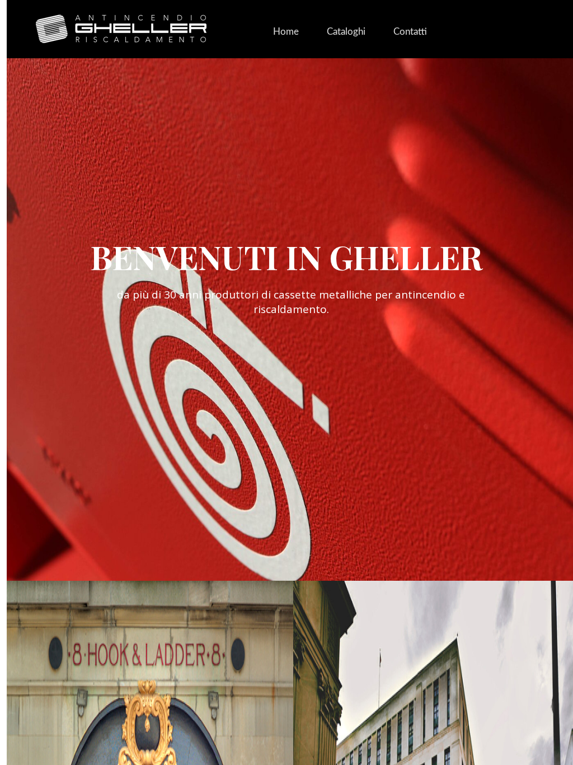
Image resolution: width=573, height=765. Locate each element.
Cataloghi (346, 31)
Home (286, 31)
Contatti (410, 31)
